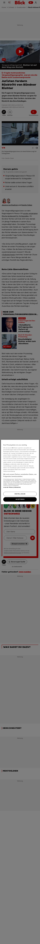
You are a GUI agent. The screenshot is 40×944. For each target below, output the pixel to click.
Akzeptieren (20, 499)
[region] (20, 472)
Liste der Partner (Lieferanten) (12, 487)
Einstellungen (20, 494)
